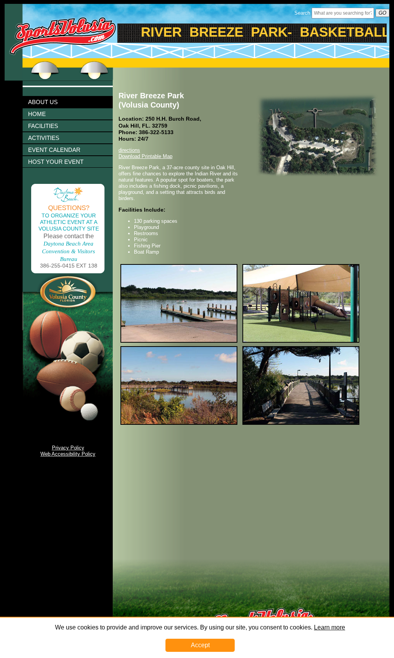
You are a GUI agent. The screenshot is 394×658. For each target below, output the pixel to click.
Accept (200, 645)
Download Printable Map (145, 156)
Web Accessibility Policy (67, 454)
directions (129, 150)
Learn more (329, 627)
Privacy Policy (68, 448)
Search (302, 13)
